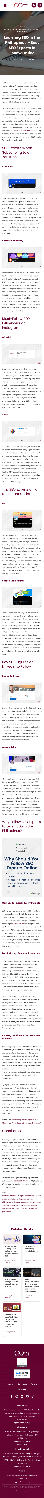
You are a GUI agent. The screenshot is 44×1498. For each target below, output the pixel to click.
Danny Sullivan (10, 676)
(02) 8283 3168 (22, 1419)
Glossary (31, 1491)
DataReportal (18, 923)
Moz (4, 503)
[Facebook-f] (11, 1396)
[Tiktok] (32, 1396)
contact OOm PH (21, 1181)
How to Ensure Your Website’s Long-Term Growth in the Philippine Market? (11, 1320)
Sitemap (23, 1491)
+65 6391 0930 (22, 1438)
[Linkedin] (22, 1396)
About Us (10, 1384)
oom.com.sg (22, 1444)
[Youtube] (27, 1396)
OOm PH (6, 337)
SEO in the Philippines (21, 130)
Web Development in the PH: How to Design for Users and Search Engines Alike (31, 1285)
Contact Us (22, 1389)
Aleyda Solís (9, 747)
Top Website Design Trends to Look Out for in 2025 (11, 1283)
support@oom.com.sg (22, 1441)
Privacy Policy (14, 1491)
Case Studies (22, 1384)
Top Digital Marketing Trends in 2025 (31, 1248)
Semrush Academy (12, 240)
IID (22, 971)
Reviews (34, 1384)
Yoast (5, 414)
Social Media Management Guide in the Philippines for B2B (11, 1251)
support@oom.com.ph (22, 1423)
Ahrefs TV (7, 166)
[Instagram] (16, 1396)
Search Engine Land (13, 580)
